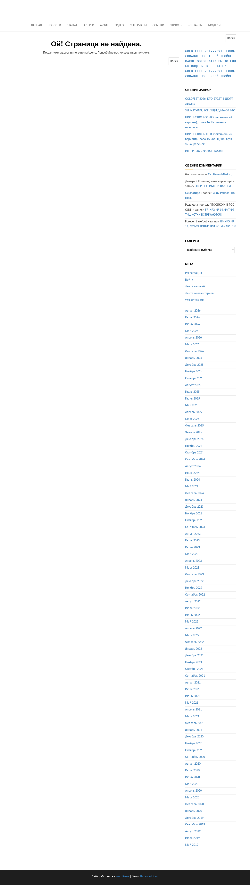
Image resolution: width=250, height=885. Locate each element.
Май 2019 (191, 844)
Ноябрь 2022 (193, 587)
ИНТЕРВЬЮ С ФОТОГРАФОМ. (204, 151)
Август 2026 (193, 310)
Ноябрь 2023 (193, 513)
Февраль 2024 (194, 493)
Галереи (88, 25)
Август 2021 (193, 682)
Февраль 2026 (194, 351)
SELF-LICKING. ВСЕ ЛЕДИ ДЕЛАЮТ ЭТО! (210, 110)
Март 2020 (192, 797)
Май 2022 (191, 621)
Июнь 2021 (192, 696)
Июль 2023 (192, 540)
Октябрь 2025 (194, 378)
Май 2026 (191, 331)
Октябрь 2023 (194, 520)
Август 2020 (193, 763)
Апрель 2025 (193, 412)
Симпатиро (192, 193)
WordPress (122, 876)
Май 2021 (191, 702)
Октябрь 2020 (194, 750)
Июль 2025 (192, 391)
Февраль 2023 (194, 574)
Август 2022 (193, 601)
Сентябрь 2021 (195, 675)
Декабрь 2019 (194, 818)
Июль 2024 (192, 473)
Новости (54, 25)
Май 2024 (191, 486)
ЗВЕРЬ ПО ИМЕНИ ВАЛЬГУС (213, 186)
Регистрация (193, 273)
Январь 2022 (193, 648)
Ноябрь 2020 (193, 743)
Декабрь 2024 (194, 439)
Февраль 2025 (194, 425)
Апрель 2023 (193, 561)
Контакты (195, 25)
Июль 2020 (192, 770)
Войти (189, 279)
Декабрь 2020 (194, 736)
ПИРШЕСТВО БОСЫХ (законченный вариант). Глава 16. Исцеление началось (208, 122)
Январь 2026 (193, 358)
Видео (119, 25)
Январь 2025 (193, 432)
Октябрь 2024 (194, 452)
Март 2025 (192, 419)
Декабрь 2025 (194, 364)
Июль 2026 (192, 317)
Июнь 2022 (192, 615)
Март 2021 (192, 716)
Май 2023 (191, 554)
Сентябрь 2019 (195, 824)
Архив (104, 25)
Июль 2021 (192, 689)
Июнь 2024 (192, 479)
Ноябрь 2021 (193, 662)
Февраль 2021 (194, 723)
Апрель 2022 (193, 628)
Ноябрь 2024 (193, 446)
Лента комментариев (199, 293)
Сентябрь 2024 (195, 459)
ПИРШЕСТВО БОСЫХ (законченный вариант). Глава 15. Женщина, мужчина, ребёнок (209, 139)
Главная (36, 25)
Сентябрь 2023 (195, 527)
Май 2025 (191, 405)
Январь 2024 (193, 500)
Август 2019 (193, 831)
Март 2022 (192, 635)
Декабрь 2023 (194, 506)
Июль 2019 (192, 838)
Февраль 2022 (194, 642)
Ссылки (158, 25)
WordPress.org (194, 300)
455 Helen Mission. (220, 174)
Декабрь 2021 (194, 655)
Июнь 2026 (192, 324)
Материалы (138, 25)
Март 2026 (192, 344)
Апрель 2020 (193, 790)
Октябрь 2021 (194, 669)
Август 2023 (193, 534)
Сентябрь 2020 (195, 757)
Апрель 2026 (193, 337)
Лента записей (195, 286)
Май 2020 (191, 784)
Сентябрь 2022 (195, 594)
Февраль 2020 (194, 804)
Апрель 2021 (193, 709)
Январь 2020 (193, 811)
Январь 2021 (193, 730)
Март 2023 (192, 567)
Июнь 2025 (192, 398)
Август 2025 (193, 385)
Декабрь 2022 (194, 581)
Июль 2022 (192, 608)
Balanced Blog (149, 876)
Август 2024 (193, 466)
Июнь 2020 (192, 777)
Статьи (72, 25)
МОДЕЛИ (214, 25)
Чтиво (175, 25)
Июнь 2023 (192, 547)
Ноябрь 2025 (193, 371)
